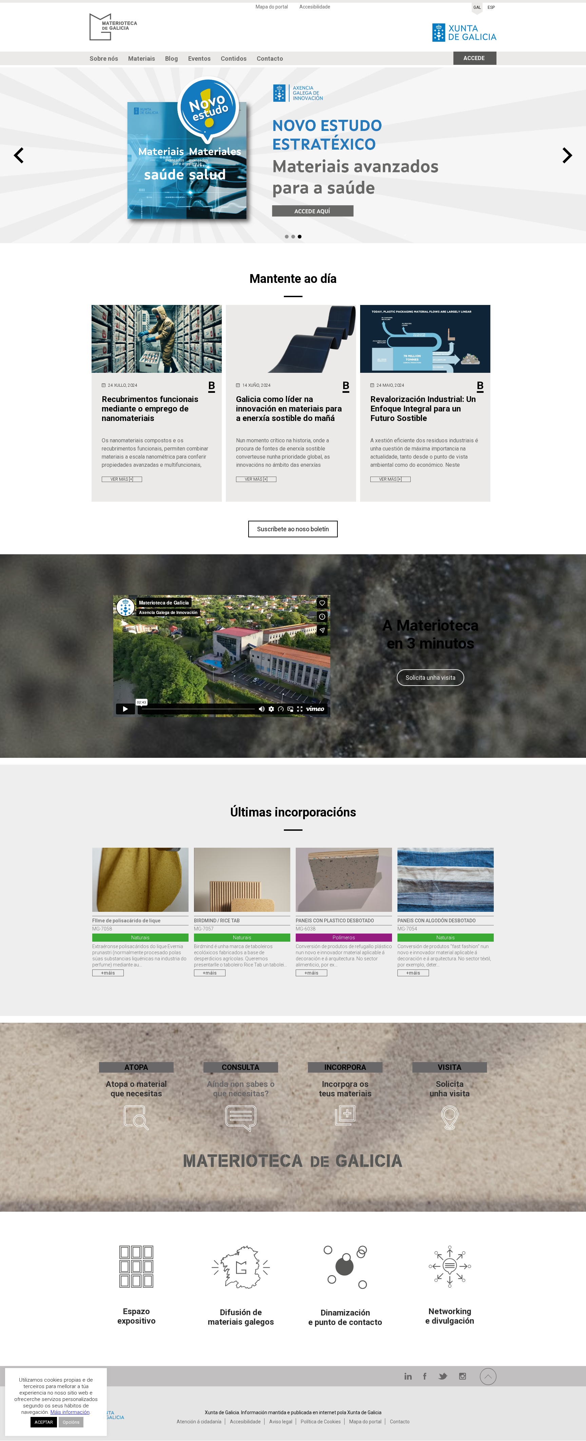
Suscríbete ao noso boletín (293, 529)
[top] (488, 1383)
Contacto (270, 58)
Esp (491, 7)
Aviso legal (280, 1421)
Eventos (199, 58)
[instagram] (462, 1378)
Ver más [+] (122, 479)
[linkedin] (409, 1378)
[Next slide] (567, 155)
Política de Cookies (321, 1421)
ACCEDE (474, 58)
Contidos (234, 58)
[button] (287, 236)
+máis (108, 973)
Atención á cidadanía (199, 1421)
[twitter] (443, 1378)
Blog (171, 58)
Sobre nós (104, 58)
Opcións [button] (71, 1422)
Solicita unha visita (430, 677)
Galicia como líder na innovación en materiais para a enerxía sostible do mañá (289, 409)
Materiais (141, 58)
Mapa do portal (272, 6)
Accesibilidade (314, 6)
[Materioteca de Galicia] (113, 30)
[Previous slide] (18, 155)
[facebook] (425, 1378)
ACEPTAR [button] (44, 1422)
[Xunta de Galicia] (464, 30)
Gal (477, 7)
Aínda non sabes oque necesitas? (241, 1088)
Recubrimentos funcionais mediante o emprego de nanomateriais (150, 409)
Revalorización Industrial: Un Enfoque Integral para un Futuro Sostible (423, 409)
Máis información (70, 1412)
